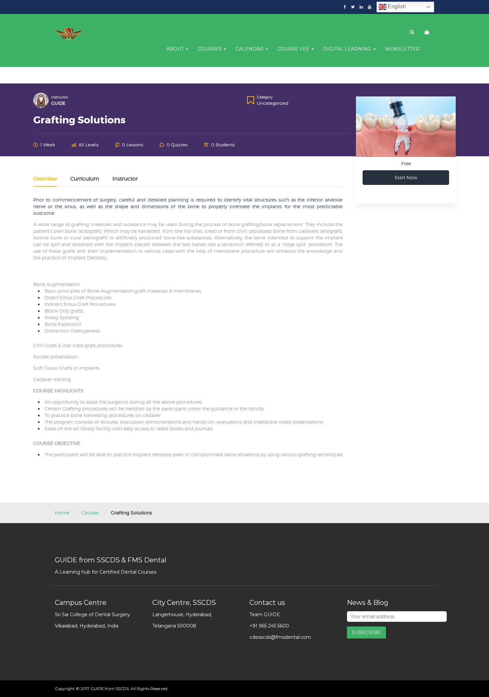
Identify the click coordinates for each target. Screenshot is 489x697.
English (396, 6)
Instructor (59, 97)
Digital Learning (348, 49)
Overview (45, 179)
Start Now (406, 177)
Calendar (250, 49)
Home (62, 512)
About (175, 49)
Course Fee (294, 49)
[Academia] (69, 34)
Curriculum (84, 179)
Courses (210, 49)
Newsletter (402, 49)
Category (265, 97)
